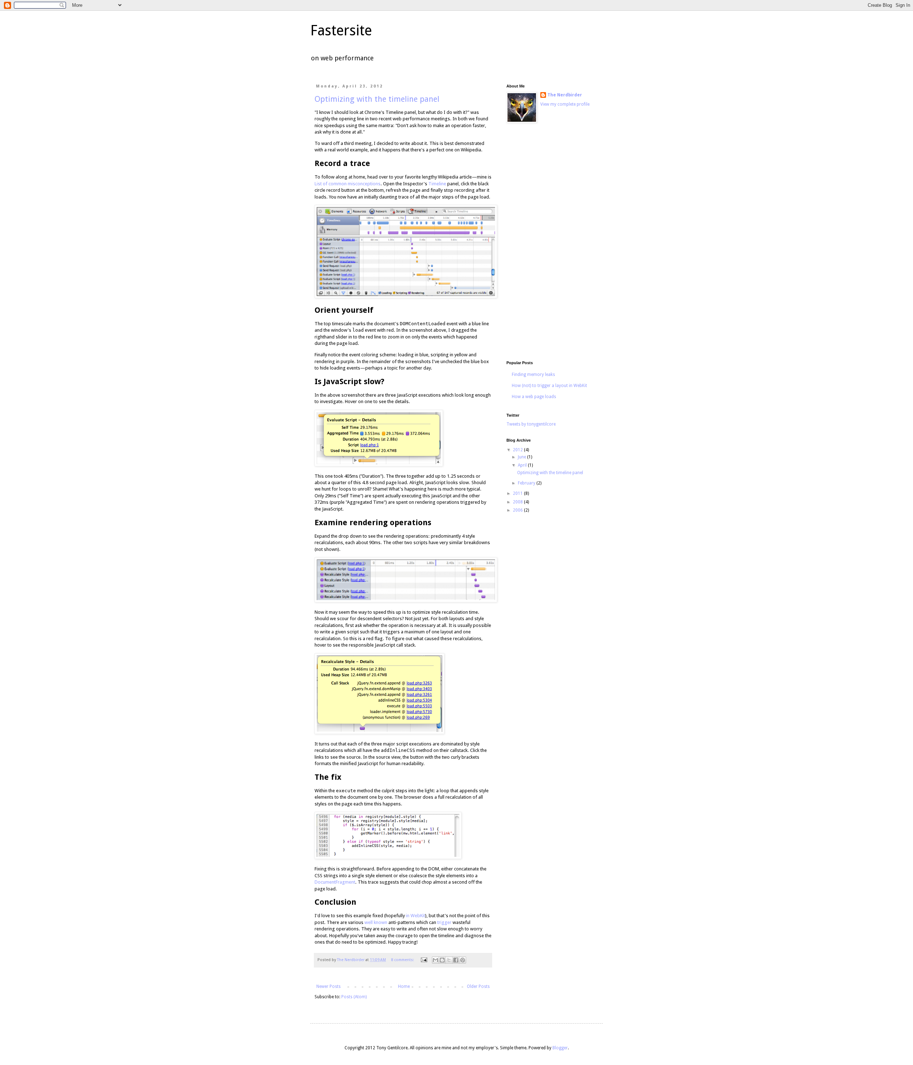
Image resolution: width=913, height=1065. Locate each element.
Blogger (560, 1047)
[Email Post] (423, 960)
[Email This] (435, 960)
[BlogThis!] (442, 960)
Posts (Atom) (354, 996)
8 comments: (403, 960)
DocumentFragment (335, 882)
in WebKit (415, 915)
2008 (518, 501)
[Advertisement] (549, 243)
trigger (444, 922)
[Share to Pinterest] (462, 960)
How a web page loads (534, 396)
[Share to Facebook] (455, 960)
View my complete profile (565, 104)
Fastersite (341, 30)
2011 (518, 493)
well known (375, 922)
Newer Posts (328, 986)
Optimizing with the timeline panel (377, 99)
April (523, 465)
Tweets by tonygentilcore (531, 424)
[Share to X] (449, 960)
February (527, 483)
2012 (518, 449)
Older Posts (478, 986)
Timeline (437, 183)
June (522, 456)
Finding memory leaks (533, 374)
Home (404, 986)
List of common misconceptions (348, 183)
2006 (518, 510)
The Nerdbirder (564, 94)
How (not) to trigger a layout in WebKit (549, 385)
